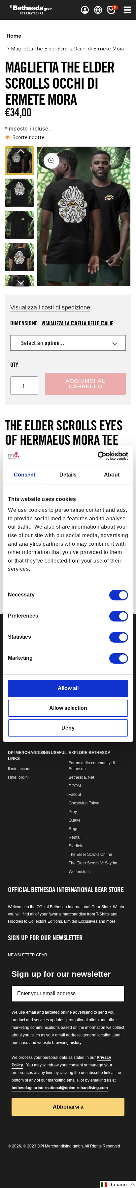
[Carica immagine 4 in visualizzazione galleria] (19, 257)
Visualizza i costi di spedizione (50, 307)
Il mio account (20, 769)
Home (14, 36)
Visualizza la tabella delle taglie (77, 323)
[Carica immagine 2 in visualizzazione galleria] (19, 192)
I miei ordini (18, 777)
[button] (111, 10)
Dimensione (61, 323)
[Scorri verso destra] (21, 282)
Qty (14, 364)
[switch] (118, 616)
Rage (74, 828)
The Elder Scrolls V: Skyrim (93, 863)
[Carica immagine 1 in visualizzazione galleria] (19, 160)
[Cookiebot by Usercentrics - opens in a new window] (99, 455)
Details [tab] (68, 475)
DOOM (75, 786)
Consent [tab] (24, 475)
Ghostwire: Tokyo (84, 803)
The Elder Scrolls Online (90, 854)
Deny (68, 728)
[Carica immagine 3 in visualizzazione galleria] (19, 225)
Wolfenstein (79, 871)
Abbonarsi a (68, 1107)
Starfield (76, 846)
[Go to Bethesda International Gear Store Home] (33, 10)
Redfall (75, 837)
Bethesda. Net (81, 777)
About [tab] (111, 475)
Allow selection (68, 708)
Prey (73, 811)
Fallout (75, 794)
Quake (75, 820)
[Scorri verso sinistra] (21, 151)
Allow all (68, 688)
